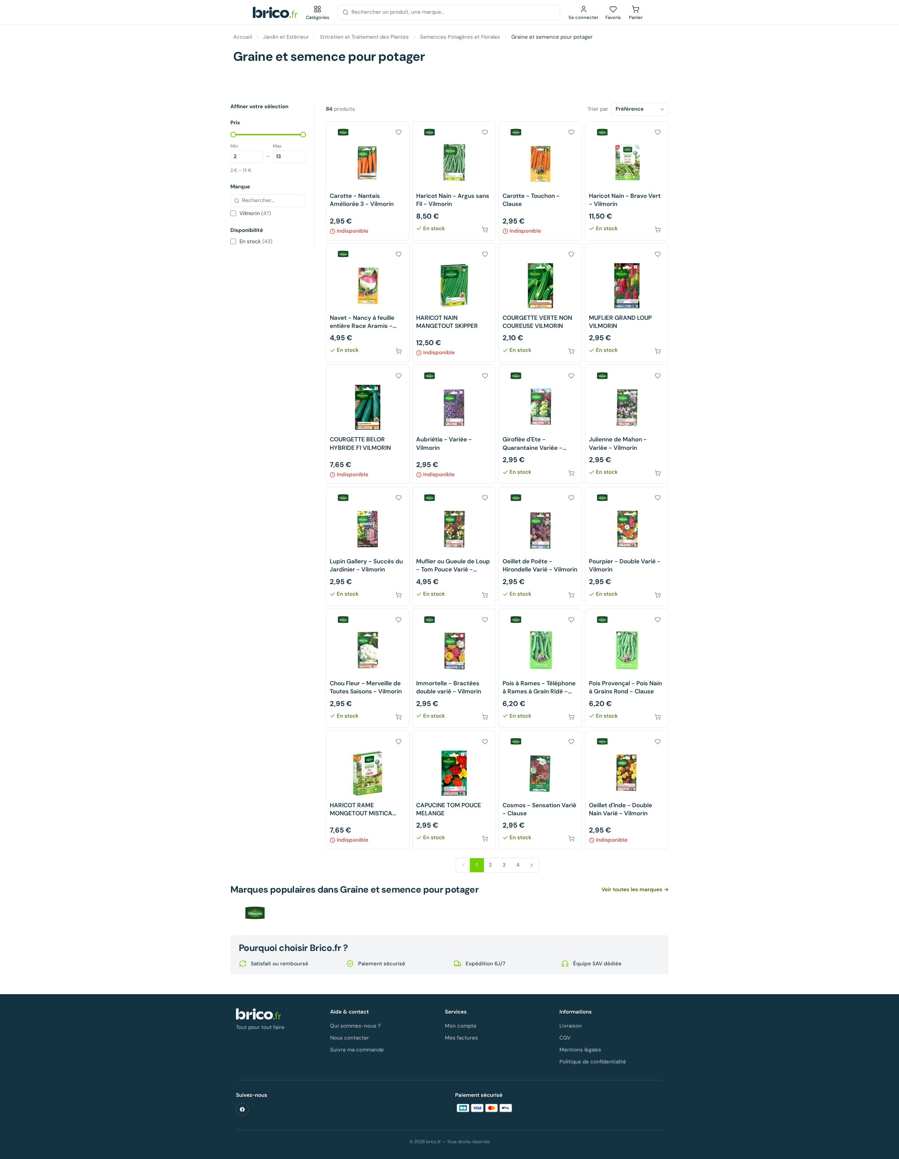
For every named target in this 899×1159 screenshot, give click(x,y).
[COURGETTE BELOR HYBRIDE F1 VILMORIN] (367, 424)
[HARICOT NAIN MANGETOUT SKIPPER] (454, 303)
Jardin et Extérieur (286, 36)
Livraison (570, 1025)
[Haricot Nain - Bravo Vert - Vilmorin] (626, 181)
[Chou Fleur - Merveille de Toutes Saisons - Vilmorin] (367, 668)
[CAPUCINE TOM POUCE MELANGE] (454, 790)
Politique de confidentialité (592, 1061)
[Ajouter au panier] (485, 229)
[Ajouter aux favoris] (399, 132)
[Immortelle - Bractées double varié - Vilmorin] (454, 668)
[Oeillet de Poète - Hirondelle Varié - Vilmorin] (540, 546)
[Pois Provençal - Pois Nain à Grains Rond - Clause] (626, 668)
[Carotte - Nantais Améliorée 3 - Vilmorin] (367, 181)
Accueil (242, 36)
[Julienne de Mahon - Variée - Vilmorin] (626, 424)
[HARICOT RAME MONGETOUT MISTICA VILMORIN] (367, 790)
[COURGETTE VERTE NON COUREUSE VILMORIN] (540, 303)
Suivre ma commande (357, 1049)
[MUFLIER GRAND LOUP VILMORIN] (626, 303)
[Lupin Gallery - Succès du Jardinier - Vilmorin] (367, 546)
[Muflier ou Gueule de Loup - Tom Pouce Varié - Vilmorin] (454, 546)
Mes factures (461, 1037)
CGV (565, 1037)
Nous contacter (349, 1037)
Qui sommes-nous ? (355, 1025)
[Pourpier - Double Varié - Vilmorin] (626, 546)
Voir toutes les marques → (635, 889)
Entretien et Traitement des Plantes (364, 36)
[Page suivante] (532, 865)
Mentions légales (580, 1049)
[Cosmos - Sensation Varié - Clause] (540, 790)
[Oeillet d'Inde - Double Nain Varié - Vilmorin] (626, 790)
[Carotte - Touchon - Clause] (540, 181)
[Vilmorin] (255, 912)
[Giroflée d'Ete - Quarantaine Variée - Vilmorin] (540, 424)
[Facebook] (242, 1109)
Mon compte (461, 1025)
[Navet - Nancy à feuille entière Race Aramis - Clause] (367, 303)
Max (277, 146)
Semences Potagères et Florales (460, 36)
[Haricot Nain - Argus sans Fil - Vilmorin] (454, 181)
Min (234, 146)
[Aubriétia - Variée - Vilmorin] (454, 424)
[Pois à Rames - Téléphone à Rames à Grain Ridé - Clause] (540, 668)
